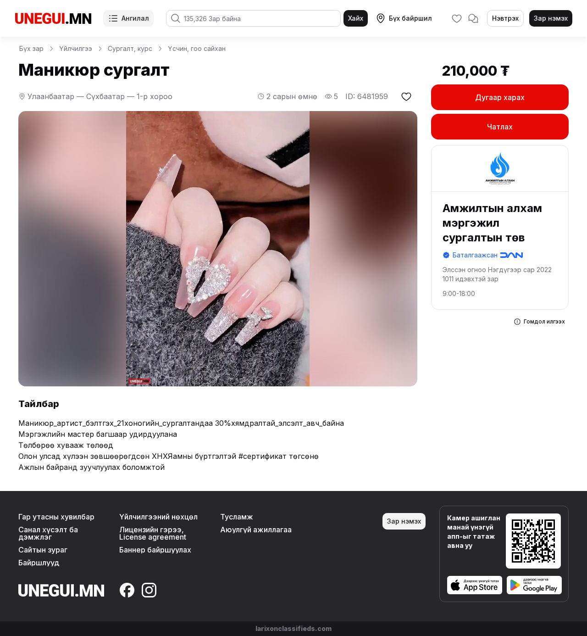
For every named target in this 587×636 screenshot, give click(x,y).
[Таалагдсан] (457, 18)
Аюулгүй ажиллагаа (256, 529)
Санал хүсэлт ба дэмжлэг (48, 533)
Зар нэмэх (551, 18)
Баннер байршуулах (155, 549)
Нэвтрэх (505, 18)
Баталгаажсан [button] (475, 255)
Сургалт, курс (130, 48)
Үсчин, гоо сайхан (197, 48)
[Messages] (473, 18)
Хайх (355, 18)
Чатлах (500, 126)
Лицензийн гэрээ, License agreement (152, 533)
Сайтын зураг (42, 549)
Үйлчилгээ (75, 48)
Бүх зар (31, 48)
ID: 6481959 (366, 96)
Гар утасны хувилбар (56, 516)
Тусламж (236, 516)
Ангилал (135, 18)
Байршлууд (38, 562)
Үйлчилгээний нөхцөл (158, 516)
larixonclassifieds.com (293, 628)
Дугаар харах (500, 97)
